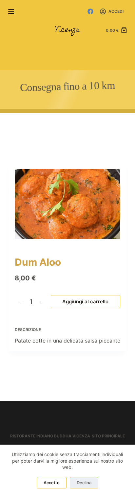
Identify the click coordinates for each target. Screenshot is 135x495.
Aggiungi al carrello (85, 301)
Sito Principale (108, 435)
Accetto (52, 482)
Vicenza (67, 30)
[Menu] (11, 11)
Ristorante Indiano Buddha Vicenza (50, 435)
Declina (84, 482)
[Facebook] (90, 11)
